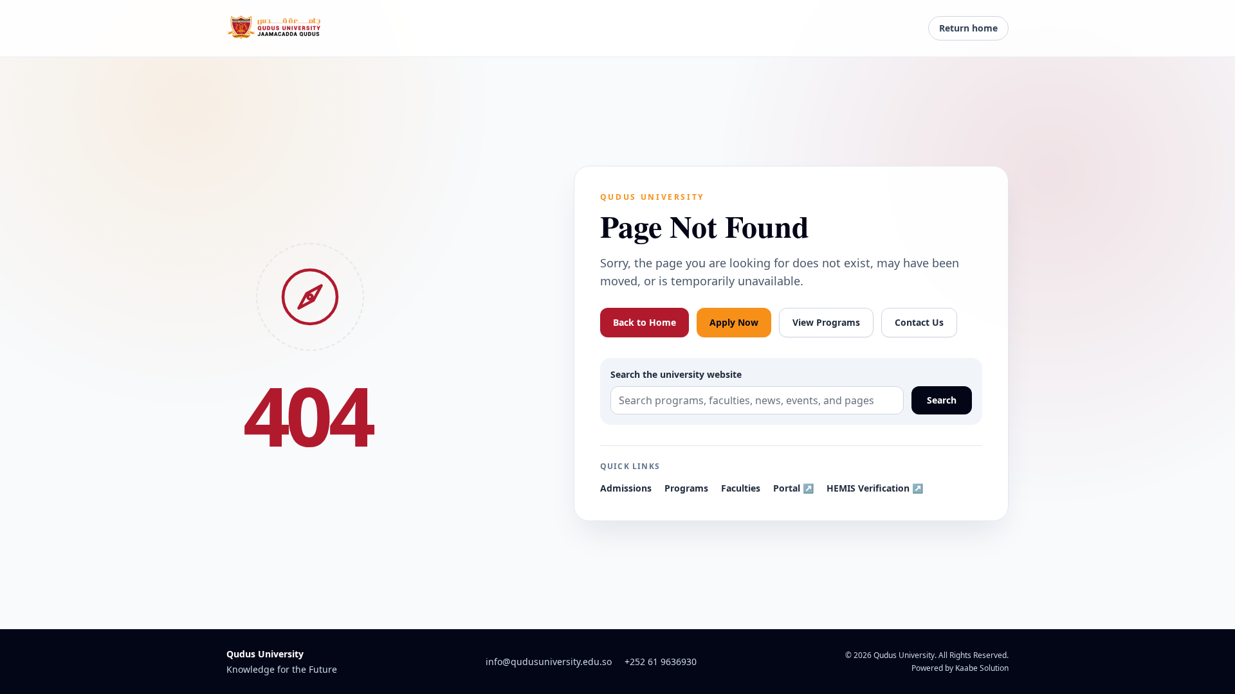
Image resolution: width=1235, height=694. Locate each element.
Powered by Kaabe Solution (960, 668)
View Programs (826, 322)
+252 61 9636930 (661, 661)
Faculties (740, 488)
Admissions (626, 488)
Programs (686, 488)
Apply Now (733, 322)
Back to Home (644, 322)
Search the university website (676, 374)
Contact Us (919, 322)
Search (941, 400)
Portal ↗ (793, 488)
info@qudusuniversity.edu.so (549, 661)
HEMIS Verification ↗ (875, 488)
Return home (968, 28)
